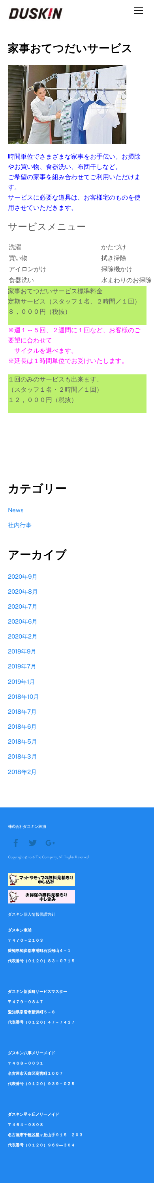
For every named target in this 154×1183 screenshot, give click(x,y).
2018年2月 (22, 771)
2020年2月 (23, 636)
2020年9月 (23, 576)
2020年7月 (23, 606)
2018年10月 (23, 696)
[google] (50, 842)
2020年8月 (23, 591)
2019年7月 (22, 666)
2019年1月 (21, 681)
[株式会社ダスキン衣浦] (36, 17)
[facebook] (16, 842)
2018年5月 (22, 741)
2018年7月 (22, 711)
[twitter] (33, 842)
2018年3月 (22, 756)
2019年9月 (22, 651)
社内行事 (20, 525)
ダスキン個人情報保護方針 (31, 914)
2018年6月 (22, 726)
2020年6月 (23, 621)
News (16, 510)
